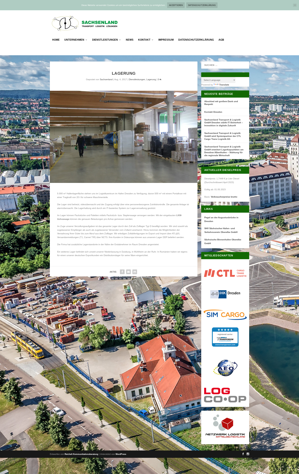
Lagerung (151, 79)
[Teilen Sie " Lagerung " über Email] (128, 272)
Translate (224, 84)
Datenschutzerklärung (196, 40)
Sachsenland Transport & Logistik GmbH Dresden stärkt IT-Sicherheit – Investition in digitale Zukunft (223, 122)
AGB (221, 40)
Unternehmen (74, 40)
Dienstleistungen (105, 40)
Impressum (166, 40)
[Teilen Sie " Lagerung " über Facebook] (122, 272)
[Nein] (295, 5)
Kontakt (144, 40)
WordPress (121, 454)
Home (56, 40)
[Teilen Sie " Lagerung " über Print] (135, 272)
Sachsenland (106, 79)
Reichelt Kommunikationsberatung (81, 454)
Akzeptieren (176, 5)
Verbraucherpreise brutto (224, 197)
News (129, 40)
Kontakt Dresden (213, 112)
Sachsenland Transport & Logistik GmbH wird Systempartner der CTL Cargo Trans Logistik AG (222, 136)
